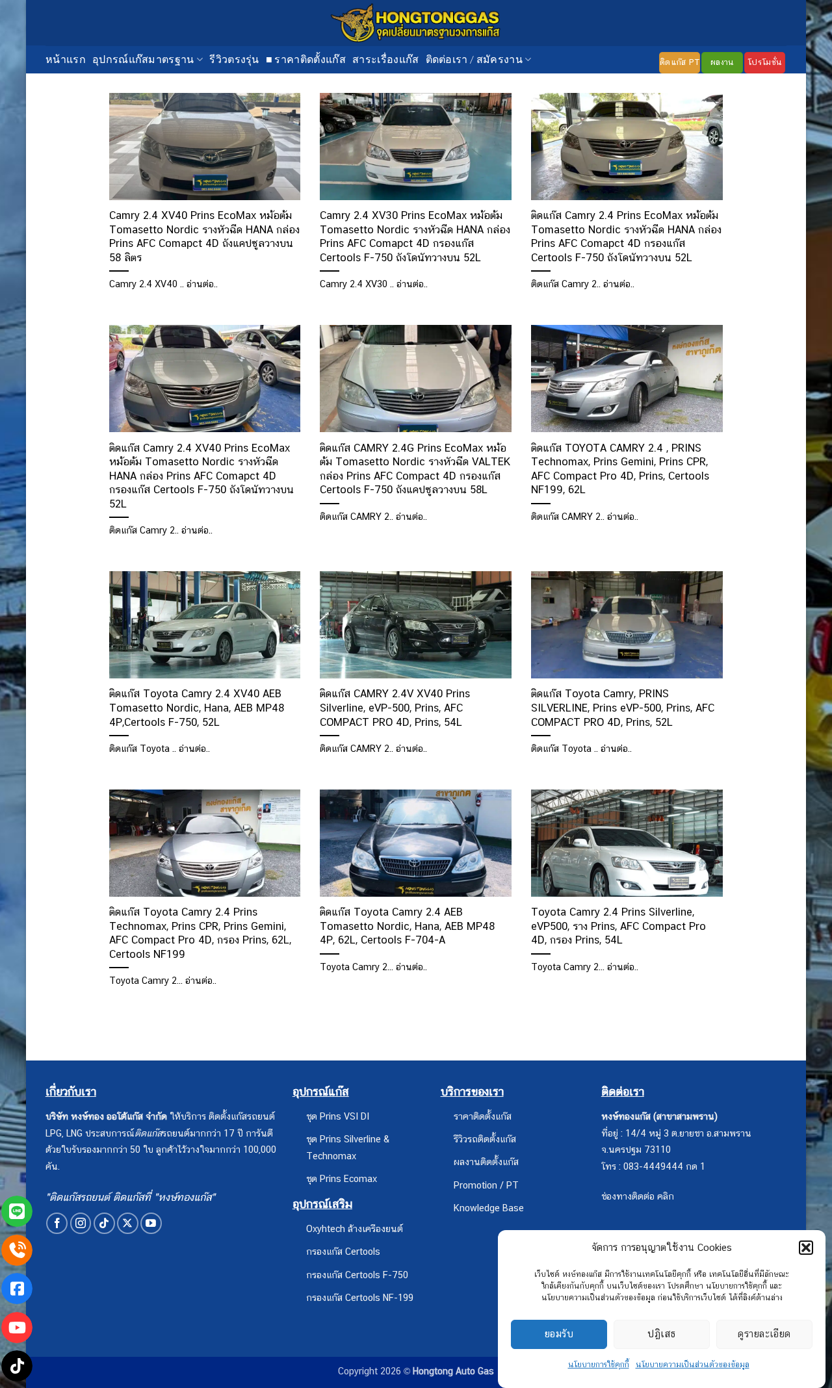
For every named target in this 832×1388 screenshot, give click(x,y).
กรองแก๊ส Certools (343, 1251)
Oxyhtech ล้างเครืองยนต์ (354, 1228)
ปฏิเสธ (661, 1333)
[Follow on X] (127, 1223)
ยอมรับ (559, 1333)
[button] (806, 1247)
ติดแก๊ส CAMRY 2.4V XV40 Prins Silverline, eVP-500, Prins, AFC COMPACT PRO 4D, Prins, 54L (395, 707)
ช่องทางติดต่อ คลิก (637, 1196)
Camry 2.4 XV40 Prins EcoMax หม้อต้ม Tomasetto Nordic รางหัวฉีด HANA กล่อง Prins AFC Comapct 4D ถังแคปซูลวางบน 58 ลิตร (204, 236)
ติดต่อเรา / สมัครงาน (474, 59)
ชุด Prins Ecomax (341, 1178)
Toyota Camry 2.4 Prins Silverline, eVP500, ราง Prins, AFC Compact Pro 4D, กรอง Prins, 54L (618, 925)
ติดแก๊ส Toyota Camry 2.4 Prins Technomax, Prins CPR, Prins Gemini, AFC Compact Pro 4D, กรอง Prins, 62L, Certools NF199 (200, 932)
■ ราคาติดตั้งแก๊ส (306, 59)
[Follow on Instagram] (81, 1223)
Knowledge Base (489, 1207)
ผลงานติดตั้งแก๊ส (486, 1161)
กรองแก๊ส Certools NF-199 (359, 1297)
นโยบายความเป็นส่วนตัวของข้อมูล (692, 1364)
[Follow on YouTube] (151, 1223)
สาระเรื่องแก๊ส (385, 59)
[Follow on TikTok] (104, 1223)
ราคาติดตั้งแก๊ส (483, 1116)
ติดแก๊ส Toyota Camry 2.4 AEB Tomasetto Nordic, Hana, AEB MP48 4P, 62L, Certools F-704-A (407, 925)
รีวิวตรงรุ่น (234, 59)
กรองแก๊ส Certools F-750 (357, 1274)
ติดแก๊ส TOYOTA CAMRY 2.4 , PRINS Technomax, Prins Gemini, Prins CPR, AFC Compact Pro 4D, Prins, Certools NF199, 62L (620, 468)
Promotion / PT (486, 1184)
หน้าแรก (66, 59)
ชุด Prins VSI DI (337, 1116)
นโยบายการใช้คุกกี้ (598, 1364)
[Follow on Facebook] (57, 1223)
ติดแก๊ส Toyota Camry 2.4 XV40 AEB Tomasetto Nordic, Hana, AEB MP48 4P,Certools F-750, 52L (196, 707)
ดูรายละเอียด (764, 1333)
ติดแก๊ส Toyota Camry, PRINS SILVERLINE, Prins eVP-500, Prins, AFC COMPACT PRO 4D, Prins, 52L (622, 707)
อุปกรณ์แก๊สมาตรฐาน (143, 59)
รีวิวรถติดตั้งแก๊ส (485, 1138)
